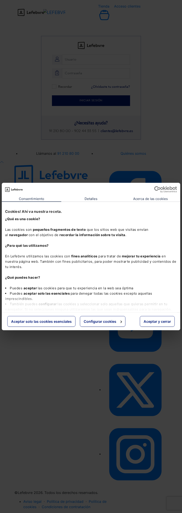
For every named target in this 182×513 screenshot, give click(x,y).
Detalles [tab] (91, 199)
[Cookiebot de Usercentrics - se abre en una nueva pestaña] (157, 189)
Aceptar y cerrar (157, 321)
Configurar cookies (100, 321)
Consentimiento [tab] (31, 199)
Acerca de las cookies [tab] (150, 199)
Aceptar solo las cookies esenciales (41, 321)
